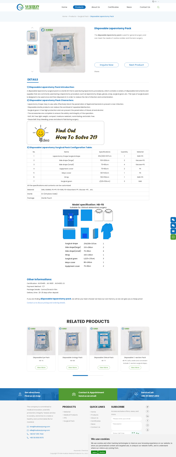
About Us (96, 7)
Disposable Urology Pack (72, 358)
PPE (65, 418)
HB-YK (41, 361)
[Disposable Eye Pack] (41, 341)
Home (64, 7)
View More (41, 367)
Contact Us (145, 7)
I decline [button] (102, 452)
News (129, 7)
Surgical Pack (83, 16)
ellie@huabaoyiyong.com (40, 430)
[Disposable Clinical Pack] (104, 341)
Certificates (113, 7)
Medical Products (71, 415)
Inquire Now (106, 64)
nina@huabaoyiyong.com (40, 426)
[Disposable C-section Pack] (135, 341)
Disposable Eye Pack (41, 358)
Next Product (136, 64)
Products (79, 7)
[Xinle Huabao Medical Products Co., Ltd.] (28, 7)
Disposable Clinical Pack (103, 358)
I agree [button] (94, 452)
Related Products (88, 321)
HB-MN (72, 361)
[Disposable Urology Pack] (72, 341)
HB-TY (104, 361)
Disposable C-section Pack (135, 358)
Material (67, 412)
